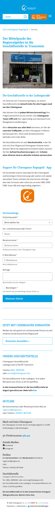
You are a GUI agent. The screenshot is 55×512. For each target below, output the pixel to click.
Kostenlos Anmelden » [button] (18, 341)
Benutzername (10, 240)
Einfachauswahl (10, 217)
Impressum (11, 506)
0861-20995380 (17, 370)
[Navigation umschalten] (50, 16)
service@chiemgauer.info (18, 373)
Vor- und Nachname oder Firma (17, 228)
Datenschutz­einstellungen (39, 506)
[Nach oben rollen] (49, 506)
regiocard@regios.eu (12, 409)
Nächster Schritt (14, 298)
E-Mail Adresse (10, 255)
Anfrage (6, 269)
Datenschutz (21, 506)
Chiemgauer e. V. (18, 503)
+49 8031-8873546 (23, 413)
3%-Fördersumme (12, 435)
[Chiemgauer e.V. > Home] (27, 8)
